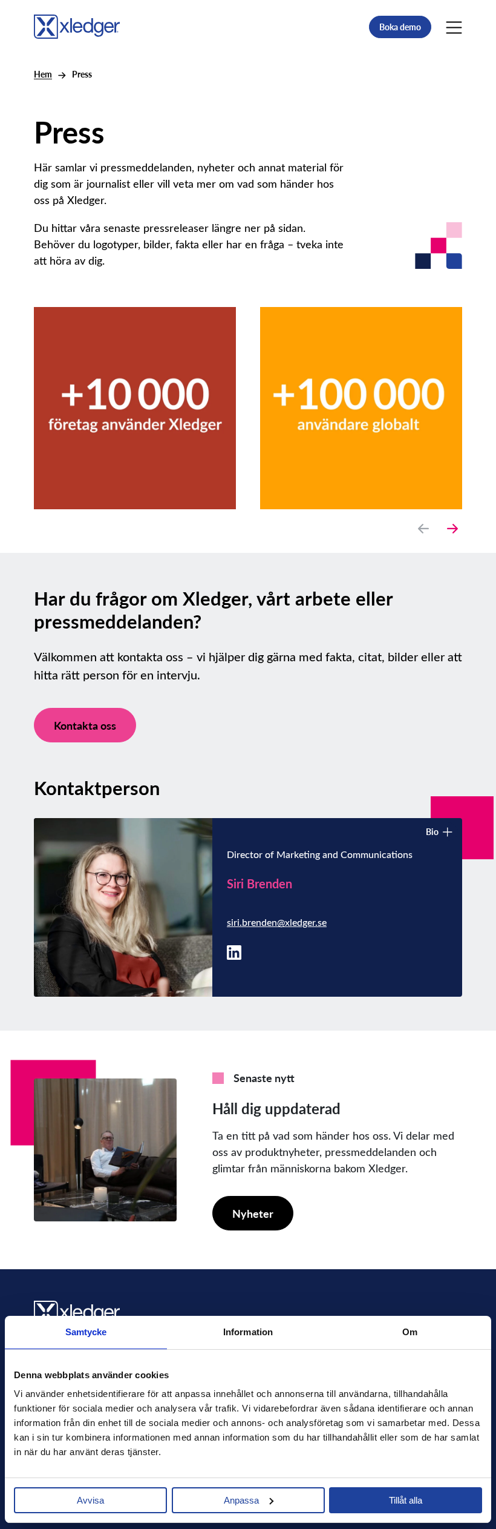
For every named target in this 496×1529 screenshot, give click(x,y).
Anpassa (241, 1500)
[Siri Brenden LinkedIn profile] (234, 951)
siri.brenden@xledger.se (277, 922)
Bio (432, 831)
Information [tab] (248, 1332)
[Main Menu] (454, 27)
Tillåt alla (405, 1500)
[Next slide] (452, 528)
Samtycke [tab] (86, 1332)
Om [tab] (409, 1332)
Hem (43, 74)
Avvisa (90, 1500)
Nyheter (252, 1213)
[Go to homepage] (77, 24)
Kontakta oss (85, 725)
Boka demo (400, 27)
